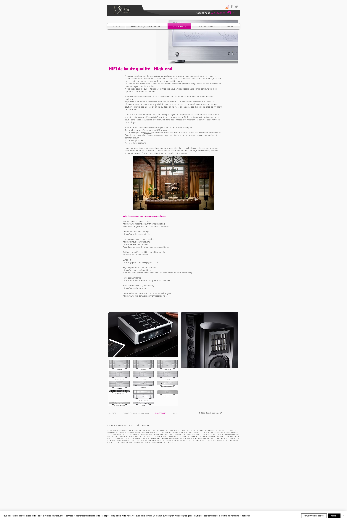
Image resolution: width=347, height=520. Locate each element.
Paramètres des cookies (314, 515)
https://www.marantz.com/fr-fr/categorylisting (144, 223)
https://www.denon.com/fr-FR (136, 234)
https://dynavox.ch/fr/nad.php (136, 241)
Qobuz (147, 132)
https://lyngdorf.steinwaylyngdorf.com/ (140, 262)
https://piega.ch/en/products (136, 288)
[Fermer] (343, 515)
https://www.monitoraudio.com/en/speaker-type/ (145, 296)
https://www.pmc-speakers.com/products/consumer (146, 280)
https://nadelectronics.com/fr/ (136, 244)
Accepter (334, 515)
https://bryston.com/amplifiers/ (137, 270)
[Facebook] (232, 7)
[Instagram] (227, 7)
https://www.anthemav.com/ (135, 254)
